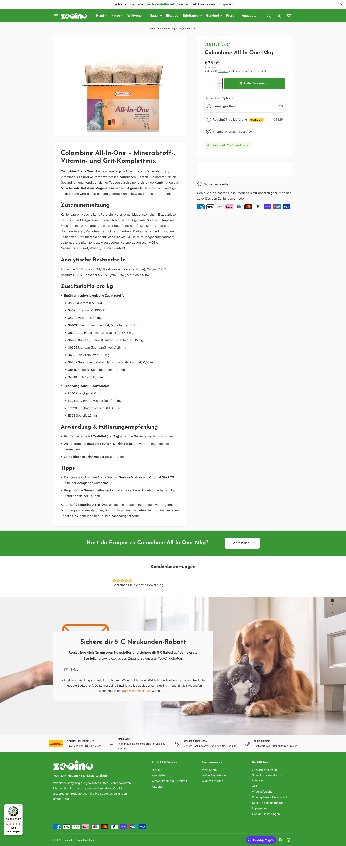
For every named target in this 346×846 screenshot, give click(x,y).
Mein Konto (209, 769)
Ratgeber (157, 786)
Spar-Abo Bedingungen (267, 802)
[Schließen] (341, 4)
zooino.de (68, 840)
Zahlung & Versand (264, 769)
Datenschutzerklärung (136, 691)
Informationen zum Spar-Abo (232, 131)
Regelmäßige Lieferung (238, 119)
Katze (115, 15)
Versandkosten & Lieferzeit (169, 781)
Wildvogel (134, 15)
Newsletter (158, 775)
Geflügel (212, 15)
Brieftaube (191, 15)
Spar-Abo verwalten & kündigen (267, 777)
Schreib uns (240, 543)
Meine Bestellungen (214, 775)
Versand (223, 71)
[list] (173, 744)
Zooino (153, 28)
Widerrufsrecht (262, 791)
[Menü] (20, 806)
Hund (100, 15)
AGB (163, 691)
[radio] (209, 106)
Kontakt (156, 769)
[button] (56, 16)
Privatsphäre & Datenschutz (270, 797)
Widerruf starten (212, 781)
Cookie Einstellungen (266, 814)
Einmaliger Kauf (224, 106)
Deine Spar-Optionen (220, 98)
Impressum (259, 808)
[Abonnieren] (201, 669)
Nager (154, 15)
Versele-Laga (218, 44)
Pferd (230, 15)
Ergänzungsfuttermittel (184, 28)
